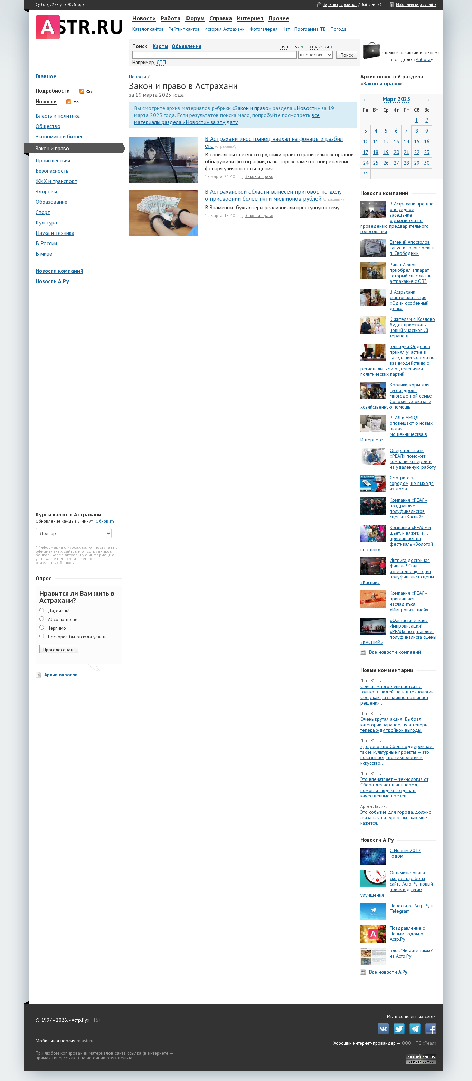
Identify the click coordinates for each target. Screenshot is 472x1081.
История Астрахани (225, 29)
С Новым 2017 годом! (405, 853)
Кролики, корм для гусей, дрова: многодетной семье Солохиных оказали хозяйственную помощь (396, 396)
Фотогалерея (263, 29)
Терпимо (57, 628)
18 (375, 152)
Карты (160, 46)
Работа (170, 18)
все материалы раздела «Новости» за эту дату (227, 118)
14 (406, 141)
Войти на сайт (372, 4)
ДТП (161, 62)
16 (426, 141)
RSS (89, 91)
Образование (51, 201)
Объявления (186, 46)
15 (416, 141)
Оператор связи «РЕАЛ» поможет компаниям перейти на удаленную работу (413, 458)
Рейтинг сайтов (184, 29)
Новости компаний (59, 270)
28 (406, 163)
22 (416, 152)
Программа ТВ (310, 29)
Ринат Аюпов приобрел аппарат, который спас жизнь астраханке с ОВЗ (410, 272)
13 (396, 141)
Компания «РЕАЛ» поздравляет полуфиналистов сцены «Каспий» (408, 508)
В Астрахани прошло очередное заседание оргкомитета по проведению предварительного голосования (397, 218)
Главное (46, 77)
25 (375, 163)
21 (406, 152)
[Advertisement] (77, 398)
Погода (339, 29)
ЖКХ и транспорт (56, 181)
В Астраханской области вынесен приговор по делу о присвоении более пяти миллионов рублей (273, 195)
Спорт (43, 212)
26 (386, 163)
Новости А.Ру (52, 281)
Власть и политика (58, 115)
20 (396, 152)
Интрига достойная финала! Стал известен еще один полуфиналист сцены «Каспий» (397, 571)
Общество (48, 126)
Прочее (278, 18)
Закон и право (52, 148)
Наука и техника (55, 232)
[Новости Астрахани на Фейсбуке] (429, 1033)
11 (375, 141)
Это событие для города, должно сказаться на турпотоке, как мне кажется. (396, 817)
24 (365, 163)
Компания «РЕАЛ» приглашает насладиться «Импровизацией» (409, 601)
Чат (286, 29)
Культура (46, 222)
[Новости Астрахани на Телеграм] (413, 1033)
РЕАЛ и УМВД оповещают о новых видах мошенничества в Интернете (396, 428)
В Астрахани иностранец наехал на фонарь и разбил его (274, 142)
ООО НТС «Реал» (419, 1043)
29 (416, 163)
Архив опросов (60, 674)
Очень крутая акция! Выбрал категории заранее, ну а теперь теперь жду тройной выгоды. (393, 724)
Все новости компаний (395, 652)
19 (386, 152)
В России (46, 243)
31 (365, 173)
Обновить (105, 521)
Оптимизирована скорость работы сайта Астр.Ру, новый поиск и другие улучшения (396, 884)
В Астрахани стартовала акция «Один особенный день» (409, 300)
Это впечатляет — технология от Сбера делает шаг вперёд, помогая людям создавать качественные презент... (394, 787)
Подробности (53, 91)
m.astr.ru (85, 1040)
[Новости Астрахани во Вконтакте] (381, 1033)
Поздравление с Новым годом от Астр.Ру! (407, 933)
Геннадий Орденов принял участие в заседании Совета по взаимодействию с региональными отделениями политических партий (397, 360)
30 (426, 163)
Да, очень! (58, 611)
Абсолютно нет (63, 619)
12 (386, 141)
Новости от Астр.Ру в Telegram (412, 908)
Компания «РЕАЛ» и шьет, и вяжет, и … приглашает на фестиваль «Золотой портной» (396, 538)
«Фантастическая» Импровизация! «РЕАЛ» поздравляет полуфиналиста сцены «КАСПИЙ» (398, 631)
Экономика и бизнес (59, 136)
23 (426, 152)
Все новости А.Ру (388, 972)
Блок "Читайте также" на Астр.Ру (411, 953)
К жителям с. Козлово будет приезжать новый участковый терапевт (412, 327)
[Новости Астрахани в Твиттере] (397, 1033)
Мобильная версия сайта (416, 4)
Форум (195, 18)
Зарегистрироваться (340, 4)
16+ (97, 1020)
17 (365, 152)
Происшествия (53, 160)
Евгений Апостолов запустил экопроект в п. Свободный (412, 247)
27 (396, 163)
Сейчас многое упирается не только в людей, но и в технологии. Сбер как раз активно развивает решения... (397, 694)
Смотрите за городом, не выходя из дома (412, 483)
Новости (144, 18)
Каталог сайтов (148, 29)
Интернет (250, 18)
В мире (44, 253)
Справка (220, 18)
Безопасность (52, 170)
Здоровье (47, 191)
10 (365, 141)
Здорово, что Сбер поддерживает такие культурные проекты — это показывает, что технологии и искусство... (397, 754)
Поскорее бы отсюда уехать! (78, 636)
